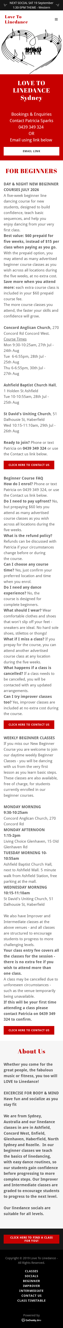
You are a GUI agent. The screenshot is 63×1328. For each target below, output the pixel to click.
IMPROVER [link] (31, 1286)
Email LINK (31, 151)
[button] (56, 19)
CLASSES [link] (31, 1271)
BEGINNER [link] (31, 1281)
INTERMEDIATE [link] (31, 1291)
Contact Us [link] (31, 1296)
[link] (23, 22)
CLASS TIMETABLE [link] (31, 1300)
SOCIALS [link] (31, 1276)
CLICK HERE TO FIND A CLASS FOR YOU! (31, 1239)
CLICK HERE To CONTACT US (29, 465)
